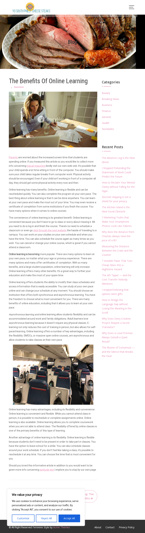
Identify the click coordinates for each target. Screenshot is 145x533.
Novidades (108, 129)
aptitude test (47, 469)
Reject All (46, 518)
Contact (110, 527)
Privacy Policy (126, 527)
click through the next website (49, 230)
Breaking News (110, 99)
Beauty (106, 93)
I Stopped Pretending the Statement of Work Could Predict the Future (116, 172)
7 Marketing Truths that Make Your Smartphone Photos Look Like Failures (117, 222)
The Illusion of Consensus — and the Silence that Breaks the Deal (118, 352)
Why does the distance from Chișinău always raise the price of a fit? (118, 236)
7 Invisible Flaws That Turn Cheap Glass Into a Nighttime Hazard (117, 265)
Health (105, 123)
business (19, 86)
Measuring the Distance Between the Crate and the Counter (117, 250)
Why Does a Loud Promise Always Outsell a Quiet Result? (117, 337)
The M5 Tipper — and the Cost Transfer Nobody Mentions (116, 279)
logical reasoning (36, 165)
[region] (46, 507)
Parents (13, 157)
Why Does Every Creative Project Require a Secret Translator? (116, 323)
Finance (106, 111)
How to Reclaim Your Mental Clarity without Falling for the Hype (118, 187)
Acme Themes (61, 527)
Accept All (69, 518)
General (106, 117)
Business (107, 105)
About (97, 527)
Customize (23, 518)
